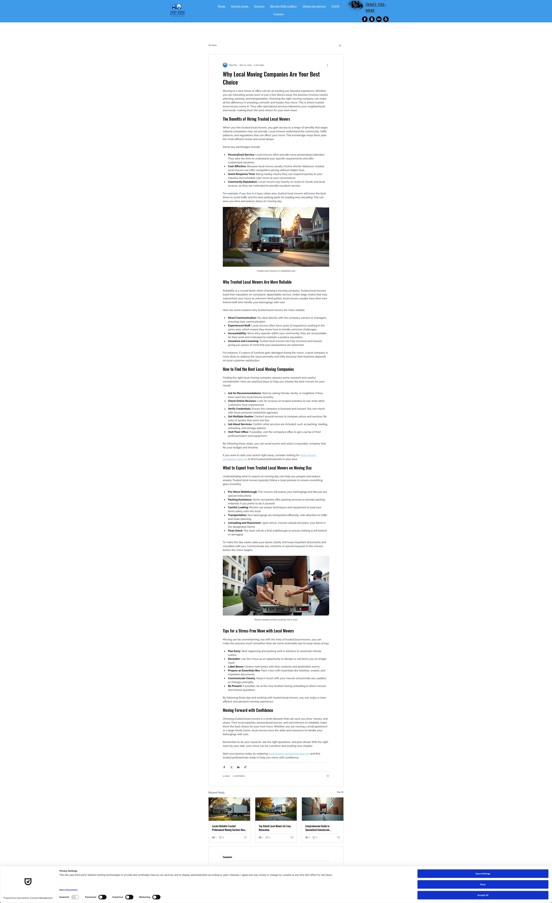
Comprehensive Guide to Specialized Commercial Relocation (317, 828)
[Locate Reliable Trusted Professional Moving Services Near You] (229, 809)
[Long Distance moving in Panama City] (379, 19)
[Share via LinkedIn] (238, 767)
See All (340, 792)
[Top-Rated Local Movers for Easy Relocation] (276, 809)
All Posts (212, 45)
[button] (340, 45)
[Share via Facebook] (224, 767)
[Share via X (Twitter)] (231, 767)
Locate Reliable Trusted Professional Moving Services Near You (229, 828)
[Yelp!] (386, 19)
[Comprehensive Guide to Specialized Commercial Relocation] (322, 809)
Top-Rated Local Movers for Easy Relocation (275, 828)
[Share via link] (245, 767)
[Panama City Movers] (372, 19)
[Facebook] (365, 19)
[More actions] (327, 65)
